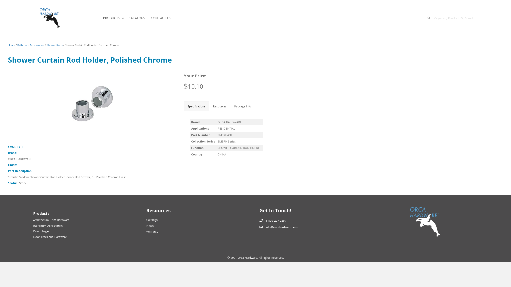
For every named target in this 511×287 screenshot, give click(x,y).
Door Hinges (41, 231)
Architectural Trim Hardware (51, 220)
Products (111, 18)
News (150, 226)
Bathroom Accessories (30, 45)
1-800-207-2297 (276, 220)
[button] (123, 18)
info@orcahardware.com (282, 227)
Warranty (152, 232)
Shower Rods (55, 45)
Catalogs (137, 18)
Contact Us (161, 18)
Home (11, 45)
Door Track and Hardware (50, 237)
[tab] (196, 106)
